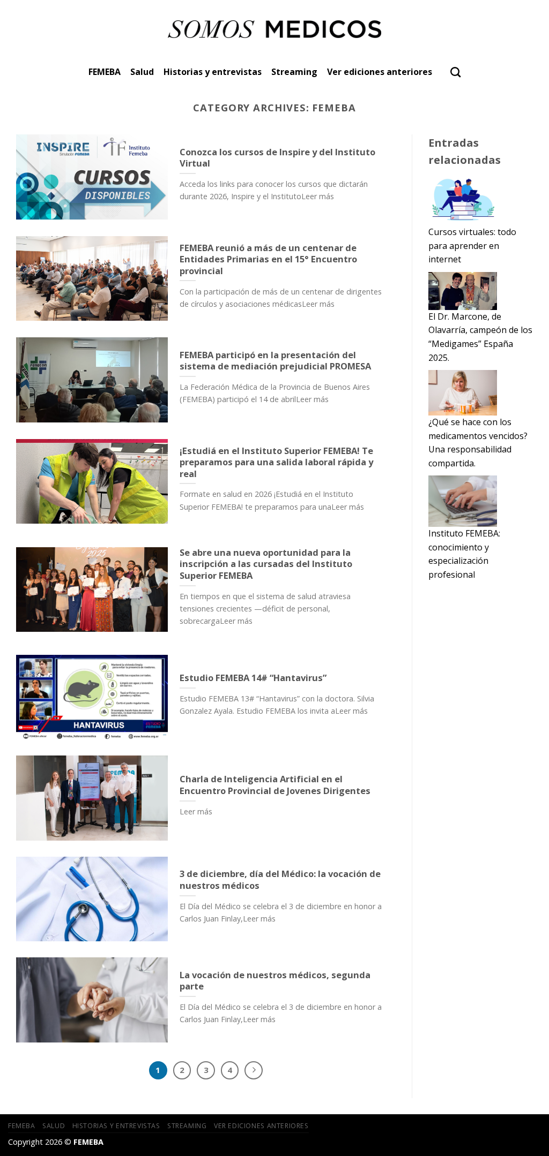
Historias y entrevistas (213, 72)
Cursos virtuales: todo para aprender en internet (472, 245)
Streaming (294, 72)
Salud (142, 72)
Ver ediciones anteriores (379, 72)
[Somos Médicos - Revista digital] (275, 29)
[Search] (455, 72)
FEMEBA (104, 72)
